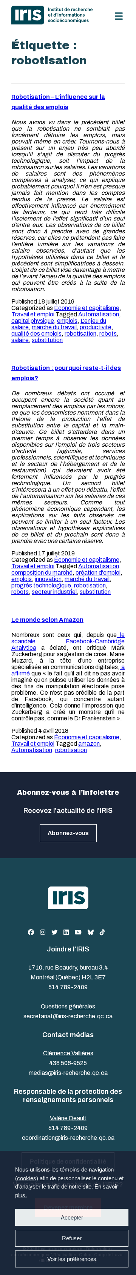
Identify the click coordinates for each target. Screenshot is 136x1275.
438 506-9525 (68, 1063)
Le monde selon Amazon (47, 620)
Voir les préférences (71, 1259)
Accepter (72, 1217)
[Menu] (118, 16)
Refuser (72, 1238)
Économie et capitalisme (86, 308)
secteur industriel (54, 592)
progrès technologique (41, 585)
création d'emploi (98, 572)
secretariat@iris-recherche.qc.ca (68, 1016)
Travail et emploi (32, 314)
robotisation (80, 333)
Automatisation (98, 314)
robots (108, 333)
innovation (48, 579)
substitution (47, 340)
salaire (20, 340)
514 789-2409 (68, 987)
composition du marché (42, 572)
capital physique (32, 321)
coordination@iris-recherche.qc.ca (68, 1138)
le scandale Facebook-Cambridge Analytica (68, 641)
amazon (89, 743)
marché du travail (54, 327)
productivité (95, 327)
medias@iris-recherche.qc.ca (68, 1073)
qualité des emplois (36, 333)
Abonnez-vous (68, 833)
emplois (67, 321)
